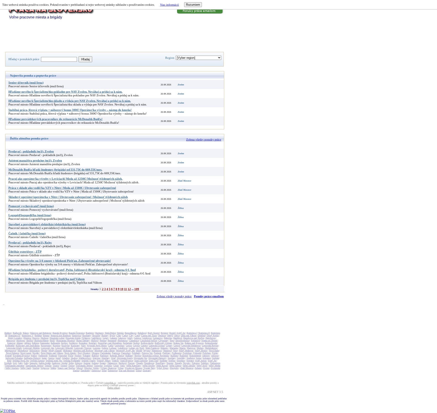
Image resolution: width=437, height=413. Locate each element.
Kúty (83, 345)
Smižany (172, 358)
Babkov (8, 333)
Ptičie (70, 355)
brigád (40, 383)
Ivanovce (11, 343)
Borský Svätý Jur (177, 333)
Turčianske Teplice (84, 365)
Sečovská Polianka (14, 358)
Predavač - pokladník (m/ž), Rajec (30, 242)
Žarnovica (95, 370)
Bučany (105, 335)
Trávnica (195, 363)
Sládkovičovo (85, 358)
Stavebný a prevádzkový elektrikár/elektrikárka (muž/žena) (47, 224)
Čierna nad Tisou (149, 335)
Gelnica (137, 338)
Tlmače (139, 363)
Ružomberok (195, 355)
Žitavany (147, 370)
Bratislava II (204, 333)
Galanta (113, 338)
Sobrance (207, 358)
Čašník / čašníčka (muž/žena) (27, 233)
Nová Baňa (214, 350)
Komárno (83, 343)
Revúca (138, 355)
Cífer (118, 335)
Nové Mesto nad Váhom (52, 353)
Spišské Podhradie (71, 360)
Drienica (27, 338)
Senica (51, 358)
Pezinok (157, 353)
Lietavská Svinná (157, 345)
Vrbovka (87, 368)
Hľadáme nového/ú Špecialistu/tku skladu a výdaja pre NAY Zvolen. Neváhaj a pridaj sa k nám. (69, 101)
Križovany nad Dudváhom (28, 345)
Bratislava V (27, 335)
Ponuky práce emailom (209, 296)
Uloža (116, 365)
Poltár (215, 353)
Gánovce (122, 338)
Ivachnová (195, 340)
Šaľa (26, 363)
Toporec (169, 363)
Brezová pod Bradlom (61, 335)
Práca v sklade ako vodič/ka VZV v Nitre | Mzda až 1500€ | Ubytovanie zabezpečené (62, 188)
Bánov (26, 333)
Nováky (35, 353)
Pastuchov (126, 353)
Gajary (106, 338)
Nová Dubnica (12, 353)
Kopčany (93, 343)
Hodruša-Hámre (41, 340)
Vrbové (79, 368)
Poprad (8, 355)
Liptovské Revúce (210, 345)
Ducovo (35, 338)
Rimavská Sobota (150, 355)
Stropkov (181, 360)
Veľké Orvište (148, 365)
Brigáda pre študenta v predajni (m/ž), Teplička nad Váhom (46, 279)
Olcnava (95, 353)
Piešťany (166, 353)
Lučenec (113, 348)
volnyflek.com (193, 383)
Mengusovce (10, 350)
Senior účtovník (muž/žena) (25, 82)
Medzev (200, 348)
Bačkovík (17, 333)
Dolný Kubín (213, 335)
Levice (129, 345)
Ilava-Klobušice (182, 340)
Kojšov (64, 343)
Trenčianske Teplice (34, 365)
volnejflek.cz (110, 383)
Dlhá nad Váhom (188, 335)
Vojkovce (45, 368)
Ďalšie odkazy (113, 388)
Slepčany (106, 358)
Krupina (56, 345)
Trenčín (48, 365)
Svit (15, 363)
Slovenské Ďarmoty (157, 358)
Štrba (71, 363)
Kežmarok (55, 343)
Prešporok (43, 355)
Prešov (34, 355)
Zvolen (206, 368)
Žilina (138, 370)
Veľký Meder (214, 365)
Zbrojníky (174, 368)
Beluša (120, 333)
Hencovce (10, 340)
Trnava (56, 365)
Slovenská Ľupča (124, 358)
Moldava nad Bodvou (83, 350)
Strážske (163, 360)
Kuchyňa (65, 345)
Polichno (207, 353)
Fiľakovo (86, 338)
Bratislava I (192, 333)
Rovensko (164, 355)
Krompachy (46, 345)
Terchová (122, 363)
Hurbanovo (123, 340)
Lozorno (96, 348)
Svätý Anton (200, 360)
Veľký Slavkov (12, 368)
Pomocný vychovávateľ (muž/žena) (31, 206)
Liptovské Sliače (14, 348)
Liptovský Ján (47, 348)
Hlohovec (20, 340)
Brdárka (38, 335)
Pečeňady (136, 353)
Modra (44, 350)
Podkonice (176, 353)
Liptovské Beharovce (191, 345)
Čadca (125, 335)
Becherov (99, 333)
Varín (122, 365)
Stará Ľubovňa (140, 360)
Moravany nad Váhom (104, 350)
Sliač (113, 358)
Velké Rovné (162, 365)
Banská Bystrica (60, 333)
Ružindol (184, 355)
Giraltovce (147, 338)
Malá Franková (152, 348)
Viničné (35, 368)
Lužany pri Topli (136, 348)
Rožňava (174, 355)
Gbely (130, 338)
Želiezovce (112, 370)
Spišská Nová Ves (21, 360)
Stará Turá (153, 360)
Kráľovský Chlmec (163, 343)
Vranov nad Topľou (66, 368)
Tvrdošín (108, 365)
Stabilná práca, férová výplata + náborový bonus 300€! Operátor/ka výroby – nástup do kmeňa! (70, 110)
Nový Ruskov (84, 353)
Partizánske (105, 353)
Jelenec (20, 343)
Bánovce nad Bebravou (40, 333)
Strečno (171, 360)
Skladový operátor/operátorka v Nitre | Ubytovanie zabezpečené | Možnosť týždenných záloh (68, 197)
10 (121, 289)
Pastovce (116, 353)
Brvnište (96, 335)
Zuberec (198, 368)
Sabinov (206, 355)
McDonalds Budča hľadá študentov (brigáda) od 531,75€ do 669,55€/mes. (55, 169)
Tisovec (131, 363)
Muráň (139, 350)
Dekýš (170, 335)
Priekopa (53, 355)
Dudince (44, 338)
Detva (177, 335)
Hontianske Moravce (65, 340)
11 (125, 289)
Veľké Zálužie (189, 365)
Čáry (131, 335)
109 (136, 289)
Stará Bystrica (126, 360)
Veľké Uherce (175, 365)
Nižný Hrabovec (186, 350)
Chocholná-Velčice (148, 340)
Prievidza (62, 355)
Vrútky (96, 368)
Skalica (74, 358)
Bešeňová (142, 333)
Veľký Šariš (25, 368)
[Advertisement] (88, 37)
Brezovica (76, 335)
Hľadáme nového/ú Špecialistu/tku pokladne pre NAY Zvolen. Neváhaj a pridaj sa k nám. (65, 91)
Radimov (104, 355)
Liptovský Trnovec (82, 348)
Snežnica (191, 358)
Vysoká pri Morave (133, 368)
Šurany (103, 363)
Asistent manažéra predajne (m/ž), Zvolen (35, 160)
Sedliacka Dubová (32, 358)
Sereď (58, 358)
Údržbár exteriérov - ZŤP (25, 251)
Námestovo (157, 350)
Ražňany (129, 355)
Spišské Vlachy (88, 360)
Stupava (190, 360)
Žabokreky (85, 370)
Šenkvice (56, 363)
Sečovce (214, 355)
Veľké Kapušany (133, 365)
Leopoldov (119, 345)
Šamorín (33, 363)
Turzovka (98, 365)
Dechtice (162, 335)
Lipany (169, 345)
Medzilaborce (211, 348)
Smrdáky (181, 358)
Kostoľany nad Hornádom (110, 343)
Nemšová (167, 350)
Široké (64, 363)
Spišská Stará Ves (54, 360)
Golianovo (158, 338)
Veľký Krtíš (201, 365)
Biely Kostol (154, 333)
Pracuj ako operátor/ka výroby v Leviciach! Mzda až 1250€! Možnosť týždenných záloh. (65, 178)
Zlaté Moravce (186, 368)
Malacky (164, 348)
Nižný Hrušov (201, 350)
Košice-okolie (147, 343)
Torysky (186, 363)
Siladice (65, 358)
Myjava (146, 350)
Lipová (177, 345)
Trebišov (205, 363)
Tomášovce (149, 363)
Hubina (103, 340)
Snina (198, 358)
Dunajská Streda (73, 338)
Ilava (172, 340)
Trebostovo (215, 363)
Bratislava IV (14, 335)
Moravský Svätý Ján (125, 350)
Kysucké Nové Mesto (97, 345)
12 (129, 289)
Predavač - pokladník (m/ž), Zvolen (31, 151)
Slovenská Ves (140, 358)
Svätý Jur (212, 360)
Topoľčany (160, 363)
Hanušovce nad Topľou (193, 338)
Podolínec (187, 353)
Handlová (177, 338)
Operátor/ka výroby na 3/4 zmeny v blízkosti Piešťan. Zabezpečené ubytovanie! (59, 260)
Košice (136, 343)
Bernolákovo (130, 333)
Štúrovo (78, 363)
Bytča (112, 335)
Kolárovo (73, 343)
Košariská (127, 343)
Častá (137, 335)
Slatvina (96, 358)
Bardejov (90, 333)
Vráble (53, 368)
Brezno (46, 335)
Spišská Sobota (37, 360)
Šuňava (95, 363)
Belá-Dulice (110, 333)
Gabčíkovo (96, 338)
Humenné (112, 340)
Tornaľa (178, 363)
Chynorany (163, 340)
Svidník (8, 363)
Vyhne (120, 368)
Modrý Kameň (55, 350)
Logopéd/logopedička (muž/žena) (29, 215)
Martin (182, 348)
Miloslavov (34, 350)
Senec (44, 358)
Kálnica (35, 343)
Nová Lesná (25, 353)
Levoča (136, 345)
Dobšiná (201, 335)
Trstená (63, 365)
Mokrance (67, 350)
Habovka (168, 338)
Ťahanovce (112, 363)
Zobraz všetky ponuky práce (203, 139)
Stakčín (115, 360)
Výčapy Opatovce (108, 368)
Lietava (144, 345)
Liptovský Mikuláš (64, 348)
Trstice (71, 365)
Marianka (174, 348)
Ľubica (105, 348)
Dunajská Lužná (57, 338)
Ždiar (104, 370)
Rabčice (95, 355)
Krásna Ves (178, 343)
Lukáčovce (122, 348)
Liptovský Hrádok (31, 348)
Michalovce (23, 350)
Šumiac (87, 363)
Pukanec (86, 355)
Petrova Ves (147, 353)
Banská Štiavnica (76, 333)
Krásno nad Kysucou (194, 343)
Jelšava (27, 343)
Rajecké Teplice (117, 355)
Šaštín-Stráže (45, 363)
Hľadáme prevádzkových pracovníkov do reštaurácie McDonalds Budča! (55, 119)
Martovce (191, 348)
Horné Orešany (83, 340)
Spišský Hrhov (104, 360)
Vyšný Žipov (162, 368)
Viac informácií (169, 4)
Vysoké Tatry (149, 368)
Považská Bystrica (21, 355)
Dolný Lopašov (15, 338)
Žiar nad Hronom (127, 370)
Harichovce (211, 338)
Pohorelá (197, 353)
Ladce (110, 345)
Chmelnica (134, 340)
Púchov (78, 355)
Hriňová (94, 340)
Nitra (175, 350)
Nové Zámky (70, 353)
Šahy (20, 363)
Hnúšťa (29, 340)
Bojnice (164, 333)
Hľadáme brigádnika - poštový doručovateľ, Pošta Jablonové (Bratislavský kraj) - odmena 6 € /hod (72, 270)
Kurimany (75, 345)
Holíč (52, 340)
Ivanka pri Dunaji (209, 340)
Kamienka (44, 343)
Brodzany (86, 335)
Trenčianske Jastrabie (14, 365)
